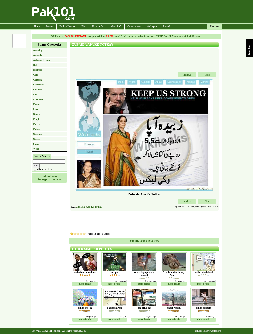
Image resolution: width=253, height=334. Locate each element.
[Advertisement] (149, 12)
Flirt (35, 94)
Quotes (36, 139)
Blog (83, 26)
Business (37, 69)
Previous (187, 74)
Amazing (37, 50)
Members (214, 26)
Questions (38, 134)
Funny (36, 104)
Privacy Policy (202, 330)
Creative (37, 89)
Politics (36, 129)
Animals (37, 55)
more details (85, 283)
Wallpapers (152, 26)
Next (207, 74)
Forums (49, 26)
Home (37, 26)
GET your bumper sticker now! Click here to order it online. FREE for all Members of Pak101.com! (126, 36)
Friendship (38, 99)
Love (35, 109)
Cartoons (38, 79)
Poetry (36, 124)
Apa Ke (90, 206)
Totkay (98, 206)
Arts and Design (41, 60)
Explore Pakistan (67, 26)
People (36, 119)
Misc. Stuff (116, 26)
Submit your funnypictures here (49, 178)
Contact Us (215, 330)
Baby (36, 65)
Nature (36, 114)
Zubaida (80, 206)
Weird (36, 148)
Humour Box (98, 26)
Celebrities (38, 84)
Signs (36, 144)
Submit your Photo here (144, 240)
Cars (35, 74)
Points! (166, 26)
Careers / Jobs (134, 26)
